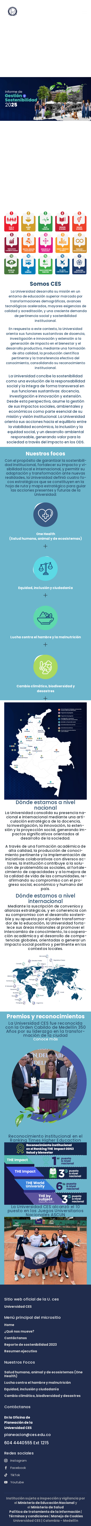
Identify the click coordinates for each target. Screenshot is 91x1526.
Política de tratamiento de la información (44, 1511)
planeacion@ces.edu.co (27, 1434)
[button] (84, 11)
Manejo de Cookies (67, 1516)
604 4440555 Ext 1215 (26, 1443)
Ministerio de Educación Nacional (46, 1503)
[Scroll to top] (84, 1519)
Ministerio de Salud (47, 1507)
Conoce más (45, 1039)
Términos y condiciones (29, 1516)
